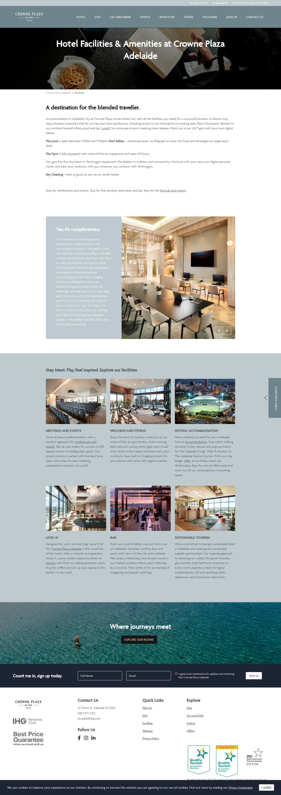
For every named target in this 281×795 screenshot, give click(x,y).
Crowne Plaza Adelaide (58, 92)
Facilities (79, 92)
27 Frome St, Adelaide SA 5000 (252, 3)
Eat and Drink (120, 17)
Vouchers (209, 17)
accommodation (196, 442)
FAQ (145, 715)
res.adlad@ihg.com (89, 718)
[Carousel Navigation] (223, 331)
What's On (167, 17)
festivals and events (173, 190)
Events (145, 17)
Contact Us (255, 17)
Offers (188, 17)
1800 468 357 (222, 3)
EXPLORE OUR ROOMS (139, 639)
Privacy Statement (241, 787)
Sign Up (231, 17)
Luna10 (105, 128)
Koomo (51, 563)
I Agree (266, 787)
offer (187, 461)
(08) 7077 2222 (201, 3)
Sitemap (148, 731)
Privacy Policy (151, 738)
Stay (98, 17)
